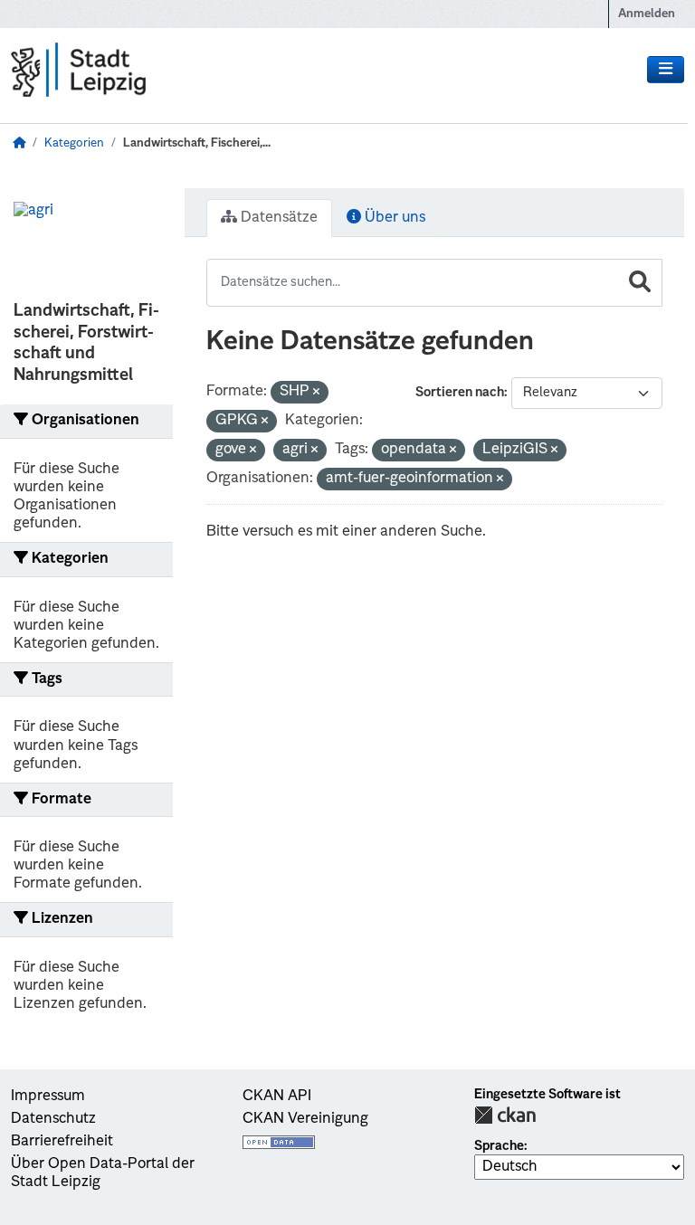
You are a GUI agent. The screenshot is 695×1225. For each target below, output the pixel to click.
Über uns (393, 218)
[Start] (19, 143)
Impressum (48, 1096)
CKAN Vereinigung (305, 1119)
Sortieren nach (459, 392)
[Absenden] (639, 283)
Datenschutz (53, 1119)
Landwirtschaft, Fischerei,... (197, 143)
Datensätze (277, 218)
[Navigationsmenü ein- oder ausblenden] (665, 69)
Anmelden (646, 14)
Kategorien (74, 143)
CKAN (505, 1115)
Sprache (499, 1146)
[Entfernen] (316, 393)
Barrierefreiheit (62, 1142)
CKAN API (277, 1096)
